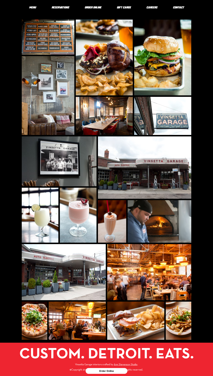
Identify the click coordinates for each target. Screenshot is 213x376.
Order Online (106, 370)
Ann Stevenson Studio (125, 364)
